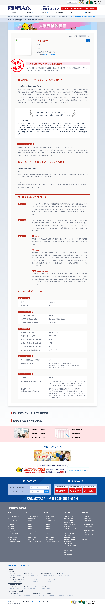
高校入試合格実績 (32, 537)
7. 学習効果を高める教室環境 (70, 529)
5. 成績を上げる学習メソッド (70, 524)
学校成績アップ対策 (14, 520)
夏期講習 (12, 526)
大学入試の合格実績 (38, 437)
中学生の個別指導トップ (33, 516)
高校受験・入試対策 (32, 518)
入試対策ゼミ (12, 531)
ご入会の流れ (87, 516)
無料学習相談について (88, 526)
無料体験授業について (88, 524)
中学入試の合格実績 (38, 429)
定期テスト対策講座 (32, 531)
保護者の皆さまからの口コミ (90, 530)
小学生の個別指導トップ (15, 516)
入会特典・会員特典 (88, 520)
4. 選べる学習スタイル (69, 522)
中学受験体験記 (77, 429)
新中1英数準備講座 (14, 533)
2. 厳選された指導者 (68, 518)
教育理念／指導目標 (68, 550)
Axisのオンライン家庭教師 (69, 537)
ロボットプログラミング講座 (70, 546)
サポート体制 (86, 532)
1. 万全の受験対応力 (68, 516)
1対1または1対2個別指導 (69, 533)
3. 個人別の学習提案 (68, 520)
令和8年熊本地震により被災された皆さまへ (26, 20)
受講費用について (87, 518)
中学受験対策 (13, 518)
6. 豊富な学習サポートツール (70, 526)
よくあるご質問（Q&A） (88, 534)
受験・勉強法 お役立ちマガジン (16, 541)
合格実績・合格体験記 (69, 554)
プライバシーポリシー (45, 601)
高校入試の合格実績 (38, 433)
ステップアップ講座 (68, 543)
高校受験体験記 (77, 433)
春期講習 (12, 524)
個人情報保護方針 (27, 601)
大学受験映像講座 (68, 541)
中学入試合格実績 (14, 537)
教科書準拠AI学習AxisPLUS (70, 539)
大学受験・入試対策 (50, 518)
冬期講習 (12, 528)
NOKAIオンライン (68, 535)
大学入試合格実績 (50, 537)
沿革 (65, 552)
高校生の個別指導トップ (51, 516)
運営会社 (11, 601)
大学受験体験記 (77, 437)
